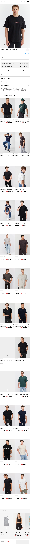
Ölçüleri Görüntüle (25, 53)
